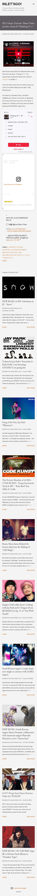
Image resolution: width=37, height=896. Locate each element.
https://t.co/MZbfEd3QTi (17, 229)
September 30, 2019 (13, 240)
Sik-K (28, 255)
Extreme (20, 247)
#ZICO (9, 231)
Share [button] (4, 260)
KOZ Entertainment (19, 250)
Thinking (5, 258)
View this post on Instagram (13, 184)
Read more (31, 327)
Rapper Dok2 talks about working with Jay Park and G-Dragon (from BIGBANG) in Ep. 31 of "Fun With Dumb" (17, 609)
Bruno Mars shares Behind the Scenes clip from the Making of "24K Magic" (16, 546)
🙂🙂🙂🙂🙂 (8, 201)
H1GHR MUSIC (6, 250)
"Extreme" (5, 79)
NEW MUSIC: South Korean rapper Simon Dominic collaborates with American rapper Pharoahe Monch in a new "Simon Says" (18, 734)
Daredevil (12, 247)
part (15, 255)
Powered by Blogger (19, 888)
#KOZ (29, 231)
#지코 (15, 231)
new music (6, 252)
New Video (14, 252)
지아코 (17, 205)
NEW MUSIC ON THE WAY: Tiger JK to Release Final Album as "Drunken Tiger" (18, 853)
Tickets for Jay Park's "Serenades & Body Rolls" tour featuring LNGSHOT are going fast (17, 364)
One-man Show (7, 255)
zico (11, 258)
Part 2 (20, 255)
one (20, 252)
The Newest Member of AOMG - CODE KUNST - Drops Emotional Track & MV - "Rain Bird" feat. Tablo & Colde (18, 484)
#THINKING (22, 231)
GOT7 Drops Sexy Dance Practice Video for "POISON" (17, 795)
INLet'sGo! (12, 4)
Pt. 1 (24, 255)
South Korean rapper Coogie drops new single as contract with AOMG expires (18, 671)
